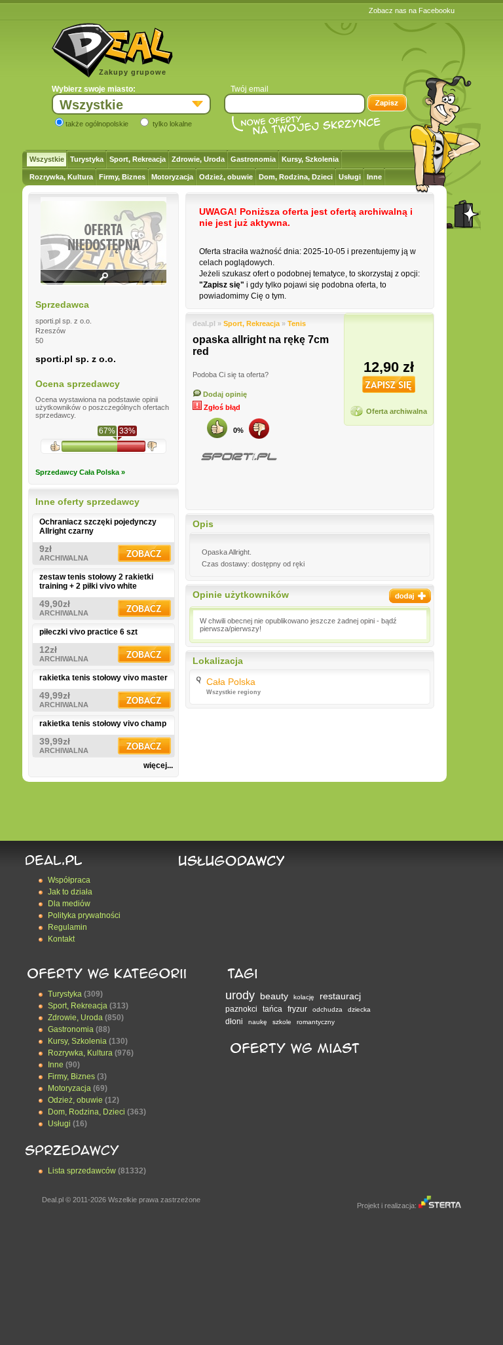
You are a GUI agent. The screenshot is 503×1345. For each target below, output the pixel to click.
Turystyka (86, 159)
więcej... (158, 765)
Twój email (250, 89)
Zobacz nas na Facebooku (412, 10)
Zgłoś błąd (221, 407)
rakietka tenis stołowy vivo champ (102, 723)
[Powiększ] (103, 281)
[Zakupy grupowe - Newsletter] (387, 104)
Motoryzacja (172, 177)
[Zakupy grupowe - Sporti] (238, 456)
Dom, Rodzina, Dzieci (296, 177)
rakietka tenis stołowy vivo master (103, 677)
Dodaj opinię (224, 394)
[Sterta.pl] (440, 1205)
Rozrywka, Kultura (61, 177)
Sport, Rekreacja (137, 159)
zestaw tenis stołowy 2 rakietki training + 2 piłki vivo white (96, 581)
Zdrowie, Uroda (198, 159)
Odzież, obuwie (226, 177)
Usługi (350, 177)
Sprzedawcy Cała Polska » (80, 472)
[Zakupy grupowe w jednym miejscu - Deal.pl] (112, 50)
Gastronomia (253, 159)
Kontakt (61, 939)
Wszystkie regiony (233, 692)
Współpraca (69, 880)
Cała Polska (230, 681)
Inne (374, 177)
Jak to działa (70, 891)
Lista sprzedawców (82, 1170)
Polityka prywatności (84, 915)
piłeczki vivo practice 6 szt (88, 631)
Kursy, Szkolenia (310, 159)
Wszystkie (46, 159)
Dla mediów (69, 903)
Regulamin (67, 927)
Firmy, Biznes (122, 177)
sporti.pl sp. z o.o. (75, 359)
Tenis (297, 323)
